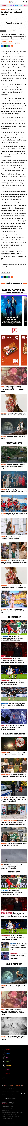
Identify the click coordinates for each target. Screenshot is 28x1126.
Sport (8, 1053)
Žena (7, 1070)
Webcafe (8, 1065)
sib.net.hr (14, 1112)
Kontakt (14, 1095)
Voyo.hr (12, 1108)
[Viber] (9, 46)
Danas (8, 1049)
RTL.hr (3, 1108)
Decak (8, 272)
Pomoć (3, 272)
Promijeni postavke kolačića (9, 1098)
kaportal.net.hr (20, 1112)
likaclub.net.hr (10, 1118)
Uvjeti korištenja (6, 1092)
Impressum (5, 1088)
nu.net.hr (4, 1118)
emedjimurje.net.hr (6, 1112)
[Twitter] (5, 46)
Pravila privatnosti (7, 1095)
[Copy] (12, 46)
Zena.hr (7, 1108)
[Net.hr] (11, 1103)
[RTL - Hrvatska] (4, 1103)
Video (7, 1074)
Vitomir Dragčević (7, 43)
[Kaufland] (14, 331)
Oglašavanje (12, 1088)
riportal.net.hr (14, 1114)
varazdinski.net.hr (6, 1114)
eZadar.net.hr (18, 1116)
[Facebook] (2, 46)
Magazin (8, 1061)
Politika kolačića (15, 1092)
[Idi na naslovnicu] (13, 3)
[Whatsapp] (7, 46)
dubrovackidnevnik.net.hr (8, 1116)
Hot (7, 1057)
